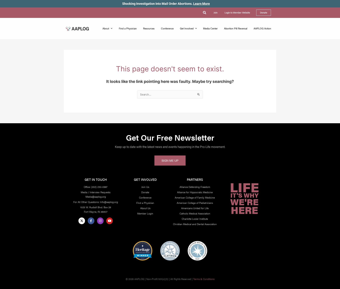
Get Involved (187, 28)
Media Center (210, 28)
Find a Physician (128, 28)
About (106, 28)
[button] (204, 13)
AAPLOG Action (262, 28)
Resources (149, 28)
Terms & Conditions (203, 279)
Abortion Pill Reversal (235, 28)
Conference (167, 28)
